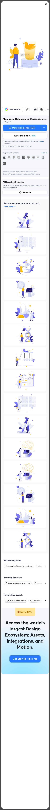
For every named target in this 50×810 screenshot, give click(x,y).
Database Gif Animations (19, 583)
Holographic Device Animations (19, 566)
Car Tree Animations (17, 600)
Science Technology (32, 174)
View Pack (8, 206)
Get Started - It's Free (25, 659)
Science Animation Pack (28, 171)
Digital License (26, 146)
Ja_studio (8, 122)
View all (44, 153)
